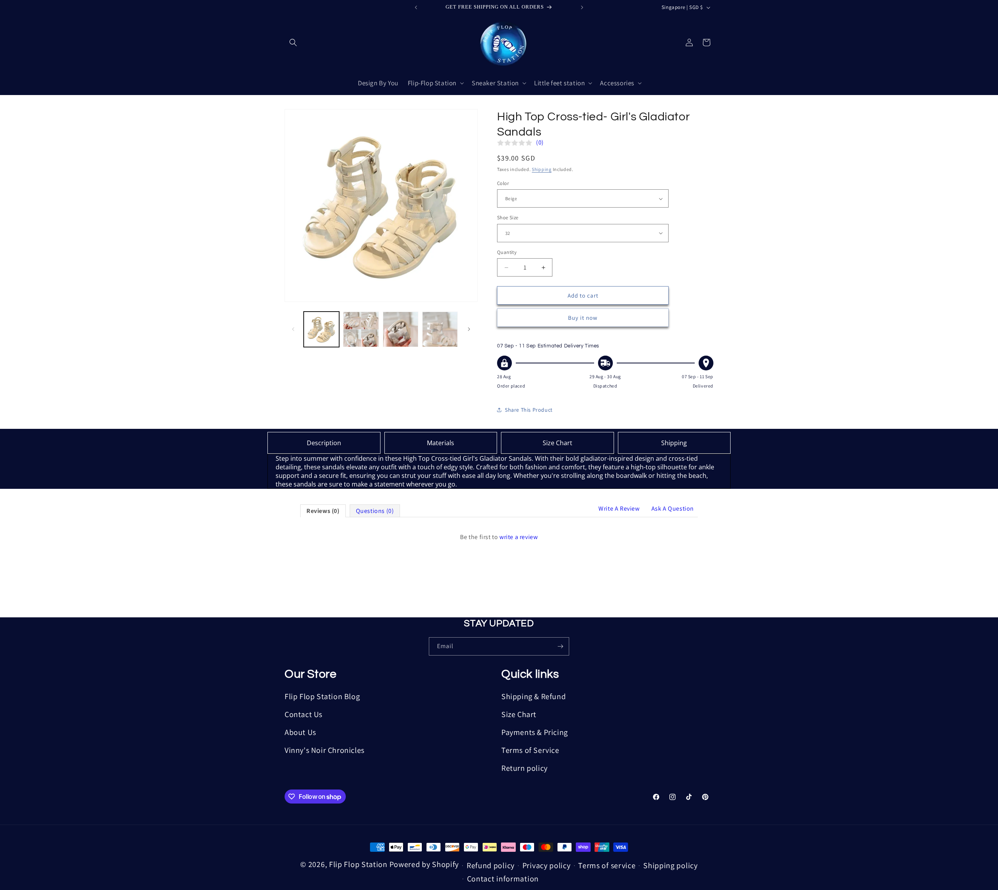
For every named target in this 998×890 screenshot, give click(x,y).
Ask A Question (672, 508)
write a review (518, 537)
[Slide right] (469, 329)
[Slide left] (293, 329)
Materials (440, 443)
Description (324, 443)
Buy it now (583, 317)
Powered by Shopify (424, 864)
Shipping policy (670, 865)
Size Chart (557, 443)
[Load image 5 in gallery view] (400, 329)
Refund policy (491, 865)
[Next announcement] (582, 7)
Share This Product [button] (529, 409)
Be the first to (499, 537)
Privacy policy (546, 865)
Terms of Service (530, 750)
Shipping (542, 169)
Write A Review (618, 508)
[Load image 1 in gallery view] (321, 329)
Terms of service (606, 865)
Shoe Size (507, 217)
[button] (293, 42)
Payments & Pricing (534, 732)
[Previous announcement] (416, 7)
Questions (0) (375, 511)
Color (503, 183)
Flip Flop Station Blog (322, 696)
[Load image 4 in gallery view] (361, 329)
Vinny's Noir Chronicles (325, 750)
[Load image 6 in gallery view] (440, 329)
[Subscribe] (560, 646)
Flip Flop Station (359, 864)
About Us (300, 732)
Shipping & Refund (533, 696)
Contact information (503, 879)
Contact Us (303, 714)
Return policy (524, 768)
